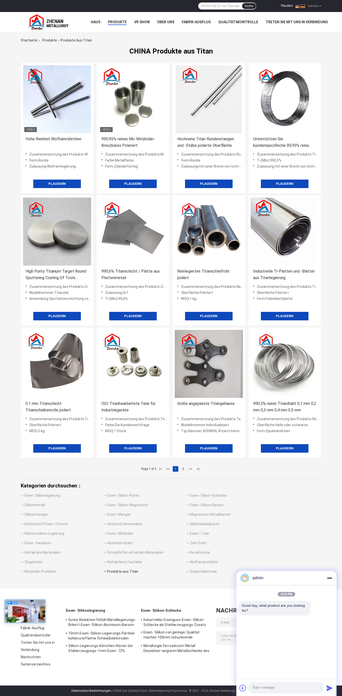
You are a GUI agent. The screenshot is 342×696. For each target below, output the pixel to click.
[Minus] (329, 578)
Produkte (117, 22)
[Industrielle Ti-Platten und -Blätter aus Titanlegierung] (285, 232)
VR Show (142, 22)
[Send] (329, 687)
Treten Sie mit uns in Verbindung (297, 22)
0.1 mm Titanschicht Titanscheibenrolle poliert (48, 406)
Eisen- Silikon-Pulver (123, 495)
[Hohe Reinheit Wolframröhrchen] (57, 99)
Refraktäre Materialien (43, 552)
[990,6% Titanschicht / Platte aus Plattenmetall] (133, 232)
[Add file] (242, 687)
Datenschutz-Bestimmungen (91, 690)
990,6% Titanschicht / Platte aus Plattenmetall (130, 274)
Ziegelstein (34, 562)
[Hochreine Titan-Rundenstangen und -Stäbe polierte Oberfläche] (209, 99)
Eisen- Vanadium (38, 543)
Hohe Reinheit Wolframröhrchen (53, 139)
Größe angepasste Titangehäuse (206, 403)
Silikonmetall (35, 505)
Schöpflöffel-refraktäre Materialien (135, 552)
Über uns (165, 22)
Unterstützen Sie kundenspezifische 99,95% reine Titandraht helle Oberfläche (281, 143)
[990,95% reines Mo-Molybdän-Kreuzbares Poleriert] (133, 99)
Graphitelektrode (203, 571)
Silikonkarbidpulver (205, 524)
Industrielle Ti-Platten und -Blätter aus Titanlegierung (284, 274)
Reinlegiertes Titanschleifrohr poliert (203, 274)
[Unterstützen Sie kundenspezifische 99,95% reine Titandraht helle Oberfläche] (285, 99)
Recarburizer (200, 552)
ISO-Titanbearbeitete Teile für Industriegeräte (128, 406)
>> (190, 469)
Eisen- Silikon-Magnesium (127, 505)
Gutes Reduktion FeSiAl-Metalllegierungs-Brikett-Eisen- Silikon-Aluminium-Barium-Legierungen (102, 623)
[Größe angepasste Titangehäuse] (209, 364)
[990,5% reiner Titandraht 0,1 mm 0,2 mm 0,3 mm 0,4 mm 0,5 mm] (285, 364)
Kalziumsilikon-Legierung (44, 533)
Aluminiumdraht (120, 543)
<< (168, 469)
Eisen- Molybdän (120, 533)
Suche (249, 6)
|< (160, 469)
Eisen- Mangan (119, 514)
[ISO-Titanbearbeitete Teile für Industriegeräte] (133, 364)
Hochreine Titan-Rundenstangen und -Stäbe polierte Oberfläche (205, 142)
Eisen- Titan (199, 533)
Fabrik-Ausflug (196, 22)
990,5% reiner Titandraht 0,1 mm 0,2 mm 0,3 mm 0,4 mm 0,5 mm (284, 406)
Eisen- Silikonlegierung (42, 495)
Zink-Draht (198, 543)
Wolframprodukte (204, 562)
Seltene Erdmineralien (124, 524)
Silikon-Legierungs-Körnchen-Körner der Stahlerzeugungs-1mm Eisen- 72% (100, 648)
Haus (95, 22)
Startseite (29, 40)
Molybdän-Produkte (40, 571)
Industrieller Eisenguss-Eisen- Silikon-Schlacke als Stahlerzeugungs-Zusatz (174, 622)
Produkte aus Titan (122, 571)
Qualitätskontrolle (238, 22)
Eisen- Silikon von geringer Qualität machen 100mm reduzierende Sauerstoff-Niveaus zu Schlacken (171, 635)
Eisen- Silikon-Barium (207, 505)
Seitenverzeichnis (35, 664)
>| (198, 469)
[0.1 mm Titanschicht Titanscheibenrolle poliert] (57, 364)
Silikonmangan (36, 514)
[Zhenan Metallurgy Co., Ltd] (48, 22)
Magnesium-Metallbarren (210, 514)
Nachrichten (31, 657)
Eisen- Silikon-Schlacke (208, 495)
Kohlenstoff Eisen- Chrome (46, 524)
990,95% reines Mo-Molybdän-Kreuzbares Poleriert (128, 142)
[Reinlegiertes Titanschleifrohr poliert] (209, 232)
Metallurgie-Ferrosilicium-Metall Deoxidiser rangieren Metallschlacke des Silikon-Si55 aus (176, 649)
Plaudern (287, 6)
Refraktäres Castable (124, 562)
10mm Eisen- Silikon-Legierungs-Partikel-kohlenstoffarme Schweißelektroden (101, 635)
